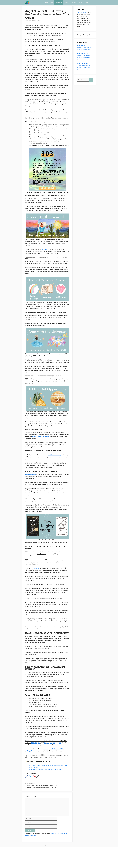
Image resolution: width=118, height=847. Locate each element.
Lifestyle (80, 2)
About (51, 2)
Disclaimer (64, 845)
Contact (86, 2)
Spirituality (67, 2)
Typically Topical (82, 12)
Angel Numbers (58, 2)
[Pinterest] (34, 776)
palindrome (35, 568)
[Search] (91, 80)
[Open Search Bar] (91, 2)
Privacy (69, 845)
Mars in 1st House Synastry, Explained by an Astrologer (42, 787)
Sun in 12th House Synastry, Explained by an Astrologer (42, 785)
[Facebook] (26, 776)
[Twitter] (30, 776)
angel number (30, 783)
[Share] (37, 776)
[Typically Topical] (27, 2)
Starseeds (74, 2)
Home (46, 2)
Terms (59, 845)
